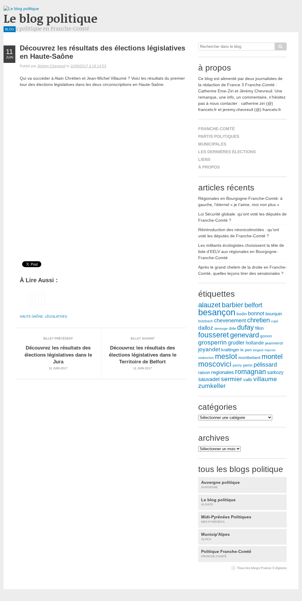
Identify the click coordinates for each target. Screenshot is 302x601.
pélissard (265, 364)
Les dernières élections (227, 151)
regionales (222, 372)
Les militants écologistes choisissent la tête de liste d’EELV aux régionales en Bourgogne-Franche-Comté (241, 251)
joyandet (209, 349)
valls (247, 379)
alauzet (209, 305)
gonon (266, 336)
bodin (242, 314)
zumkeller (212, 385)
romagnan (250, 371)
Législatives (56, 316)
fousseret (213, 335)
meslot (226, 356)
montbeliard (249, 357)
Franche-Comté (216, 128)
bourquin (273, 313)
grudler (236, 343)
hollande (255, 342)
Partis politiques (218, 136)
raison (204, 372)
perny (237, 365)
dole (232, 328)
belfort (253, 305)
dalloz (205, 328)
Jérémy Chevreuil (51, 66)
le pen (246, 350)
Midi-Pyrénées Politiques (226, 519)
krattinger (230, 349)
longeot (258, 350)
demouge (221, 328)
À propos (209, 167)
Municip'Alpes (215, 536)
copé (274, 321)
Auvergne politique (220, 484)
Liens (204, 159)
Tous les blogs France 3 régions (262, 568)
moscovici (215, 364)
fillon (259, 328)
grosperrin (212, 342)
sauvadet (209, 379)
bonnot (256, 313)
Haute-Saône (31, 316)
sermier (231, 379)
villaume (265, 378)
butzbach (205, 321)
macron (270, 350)
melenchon (206, 358)
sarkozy (275, 372)
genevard (244, 335)
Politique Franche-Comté (226, 553)
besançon (216, 312)
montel (272, 356)
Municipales (212, 144)
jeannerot (274, 343)
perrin (247, 365)
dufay (245, 327)
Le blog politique (50, 18)
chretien (258, 320)
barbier (232, 305)
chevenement (230, 320)
